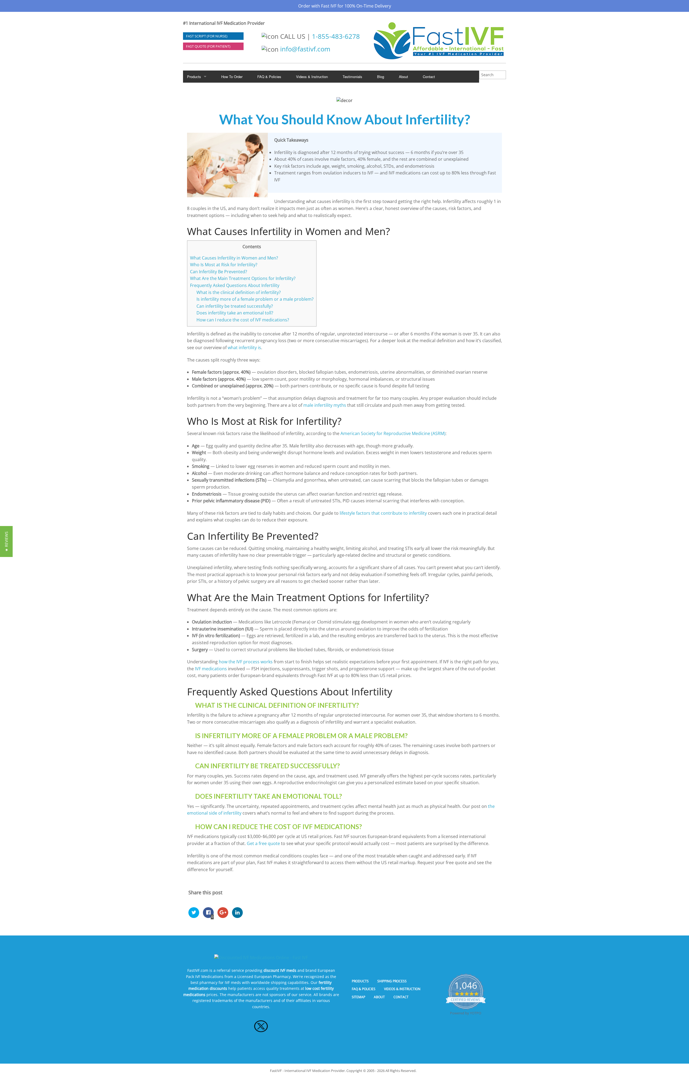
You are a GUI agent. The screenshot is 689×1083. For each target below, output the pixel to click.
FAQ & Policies (269, 76)
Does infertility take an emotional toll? (234, 313)
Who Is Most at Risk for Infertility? (223, 265)
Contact (429, 76)
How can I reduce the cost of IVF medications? (242, 320)
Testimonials (352, 76)
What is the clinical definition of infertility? (238, 292)
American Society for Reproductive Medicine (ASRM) (392, 433)
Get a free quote (263, 843)
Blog (380, 76)
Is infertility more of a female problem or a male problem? (255, 299)
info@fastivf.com (305, 49)
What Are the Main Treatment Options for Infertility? (243, 278)
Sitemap (358, 997)
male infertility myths (324, 405)
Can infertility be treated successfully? (234, 306)
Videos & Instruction (312, 76)
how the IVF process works (246, 662)
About (403, 76)
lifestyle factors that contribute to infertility (383, 513)
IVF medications (211, 669)
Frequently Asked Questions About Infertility (234, 285)
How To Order (231, 76)
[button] (6, 541)
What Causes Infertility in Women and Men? (234, 258)
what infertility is (244, 348)
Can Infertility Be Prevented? (218, 272)
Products (194, 76)
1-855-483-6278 (336, 36)
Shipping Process (392, 981)
